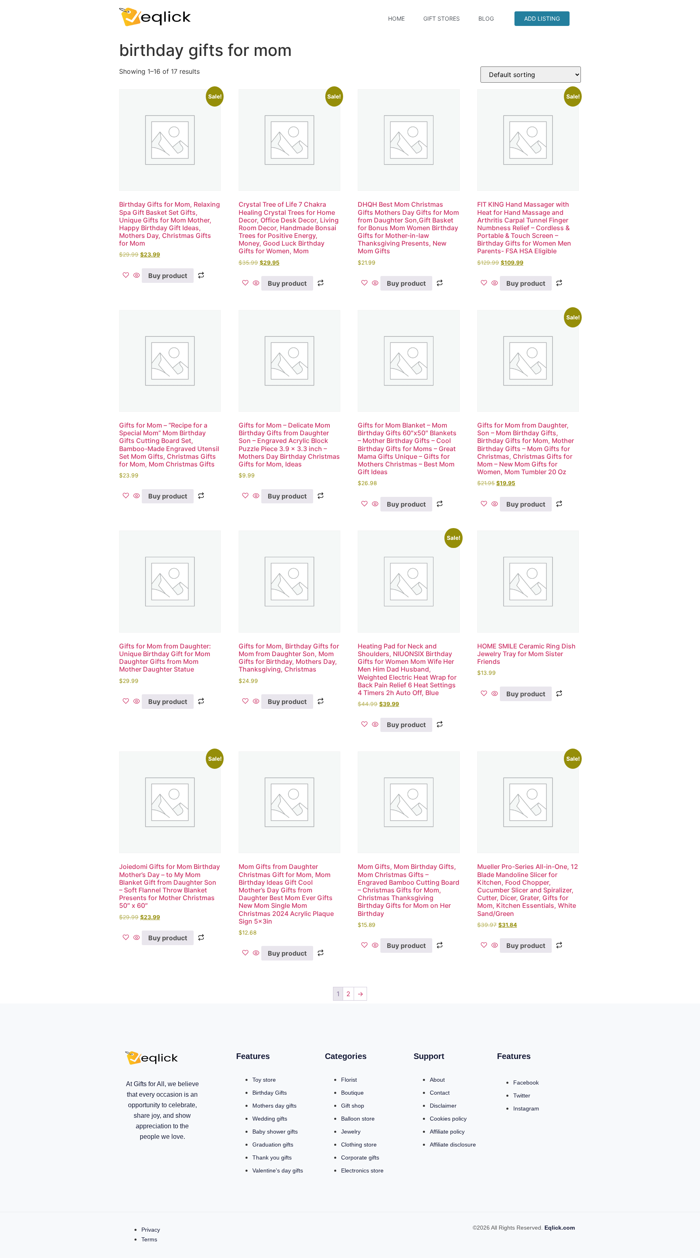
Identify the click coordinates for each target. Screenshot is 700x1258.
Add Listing (542, 18)
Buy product (167, 276)
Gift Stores (441, 18)
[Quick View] (136, 276)
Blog (486, 18)
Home (396, 18)
